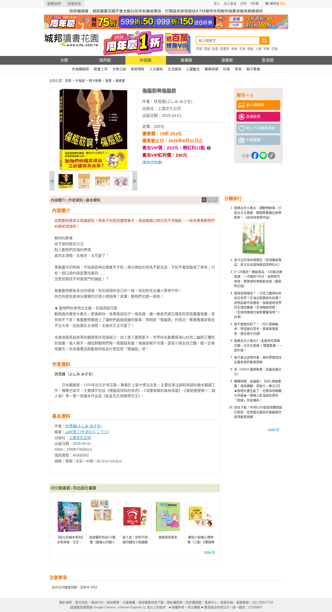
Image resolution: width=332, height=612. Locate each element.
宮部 (199, 48)
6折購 (255, 3)
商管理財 (137, 69)
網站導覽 (113, 602)
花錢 (274, 48)
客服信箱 (226, 602)
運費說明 (54, 4)
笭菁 (266, 48)
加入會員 (230, 3)
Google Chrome (104, 607)
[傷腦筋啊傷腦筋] (65, 187)
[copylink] (271, 156)
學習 (238, 69)
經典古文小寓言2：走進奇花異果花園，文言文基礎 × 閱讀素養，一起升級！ (258, 345)
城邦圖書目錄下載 (151, 602)
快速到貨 (74, 4)
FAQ (94, 587)
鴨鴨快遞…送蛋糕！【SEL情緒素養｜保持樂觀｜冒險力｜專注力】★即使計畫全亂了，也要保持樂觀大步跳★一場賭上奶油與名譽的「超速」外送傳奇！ (257, 390)
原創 (250, 48)
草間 (207, 48)
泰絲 (234, 48)
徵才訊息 (81, 602)
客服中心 (211, 602)
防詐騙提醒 (193, 602)
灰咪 (242, 48)
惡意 (215, 48)
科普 (226, 69)
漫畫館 (227, 60)
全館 (64, 60)
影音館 (268, 60)
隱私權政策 (175, 602)
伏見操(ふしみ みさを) (173, 101)
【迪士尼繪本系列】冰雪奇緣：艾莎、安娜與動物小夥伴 (69, 542)
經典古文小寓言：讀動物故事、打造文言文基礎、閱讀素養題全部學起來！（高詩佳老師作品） (257, 212)
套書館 (186, 60)
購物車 (277, 3)
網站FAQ (97, 602)
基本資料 (93, 200)
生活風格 (174, 69)
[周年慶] (166, 28)
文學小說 (119, 69)
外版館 (145, 60)
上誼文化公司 (169, 109)
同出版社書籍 (84, 488)
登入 (217, 3)
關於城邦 (65, 602)
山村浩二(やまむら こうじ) (87, 432)
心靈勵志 (193, 69)
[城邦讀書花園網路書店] (71, 55)
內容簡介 (58, 200)
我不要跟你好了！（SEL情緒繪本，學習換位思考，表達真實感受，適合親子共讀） (256, 328)
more (271, 429)
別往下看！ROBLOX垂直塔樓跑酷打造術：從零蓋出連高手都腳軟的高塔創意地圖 (258, 412)
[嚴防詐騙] (166, 13)
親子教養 (253, 69)
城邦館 (105, 60)
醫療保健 (211, 69)
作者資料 (75, 200)
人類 (258, 48)
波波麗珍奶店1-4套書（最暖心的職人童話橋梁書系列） (102, 542)
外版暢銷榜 (80, 69)
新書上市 (100, 69)
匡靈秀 (224, 48)
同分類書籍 (60, 488)
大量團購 (128, 602)
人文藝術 (156, 69)
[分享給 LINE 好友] (263, 156)
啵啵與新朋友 (167, 537)
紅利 (243, 3)
